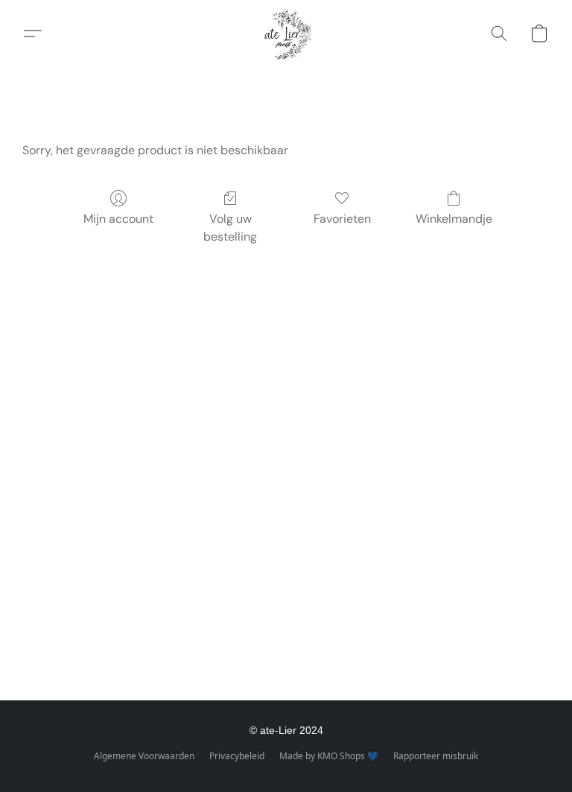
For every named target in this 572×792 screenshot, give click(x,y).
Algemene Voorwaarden (144, 756)
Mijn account (118, 218)
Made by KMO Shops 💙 (328, 756)
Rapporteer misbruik (435, 756)
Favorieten (342, 218)
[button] (286, 33)
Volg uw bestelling (230, 227)
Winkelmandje (454, 218)
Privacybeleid (236, 756)
